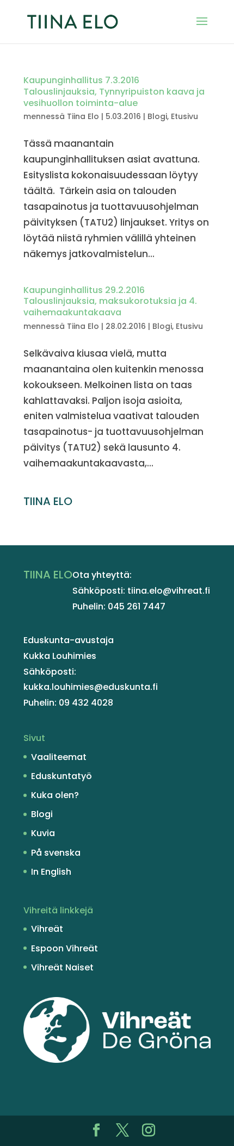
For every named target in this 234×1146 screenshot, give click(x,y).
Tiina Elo (83, 116)
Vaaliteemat (59, 757)
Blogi (157, 116)
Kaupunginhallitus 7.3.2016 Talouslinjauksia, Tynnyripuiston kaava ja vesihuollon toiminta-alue (114, 91)
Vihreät (47, 929)
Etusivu (184, 116)
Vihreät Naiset (62, 967)
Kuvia (43, 833)
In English (51, 871)
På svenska (56, 852)
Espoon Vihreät (64, 948)
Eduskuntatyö (61, 776)
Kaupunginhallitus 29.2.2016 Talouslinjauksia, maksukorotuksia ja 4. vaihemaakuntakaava (110, 301)
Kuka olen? (55, 795)
